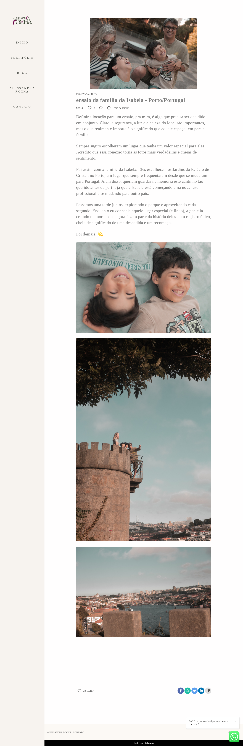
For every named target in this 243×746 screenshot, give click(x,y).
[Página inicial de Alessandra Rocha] (22, 20)
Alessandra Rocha (22, 90)
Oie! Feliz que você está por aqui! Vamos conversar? (208, 723)
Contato (22, 106)
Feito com (144, 743)
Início (22, 42)
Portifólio (22, 57)
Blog (22, 72)
